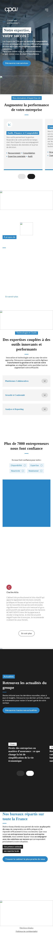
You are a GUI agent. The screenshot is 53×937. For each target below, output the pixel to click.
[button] (26, 381)
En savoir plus (11, 296)
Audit (30, 156)
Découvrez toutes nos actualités (21, 710)
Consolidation (29, 153)
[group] (24, 743)
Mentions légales (26, 928)
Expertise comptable (16, 156)
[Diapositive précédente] (22, 176)
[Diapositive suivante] (31, 176)
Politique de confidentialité (26, 931)
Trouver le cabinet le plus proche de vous (25, 859)
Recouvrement (14, 153)
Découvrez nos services (16, 63)
